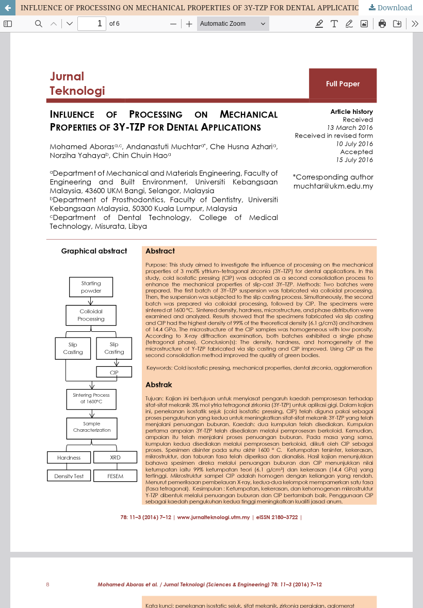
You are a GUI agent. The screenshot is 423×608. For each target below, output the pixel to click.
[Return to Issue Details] (7, 7)
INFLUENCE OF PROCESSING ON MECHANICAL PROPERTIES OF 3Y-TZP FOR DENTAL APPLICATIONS (195, 7)
